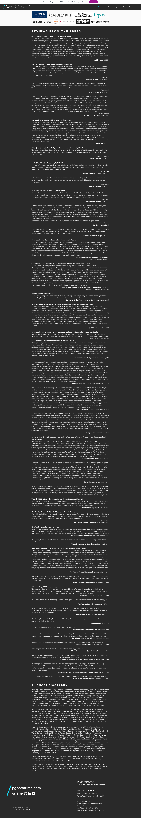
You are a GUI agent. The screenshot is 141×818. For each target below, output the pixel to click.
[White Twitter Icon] (21, 793)
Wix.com (28, 809)
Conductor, (18, 6)
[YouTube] (14, 793)
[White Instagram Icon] (25, 793)
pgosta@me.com (26, 788)
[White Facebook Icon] (17, 793)
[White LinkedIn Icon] (29, 793)
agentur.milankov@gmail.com (93, 810)
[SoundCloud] (33, 793)
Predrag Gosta (9, 7)
